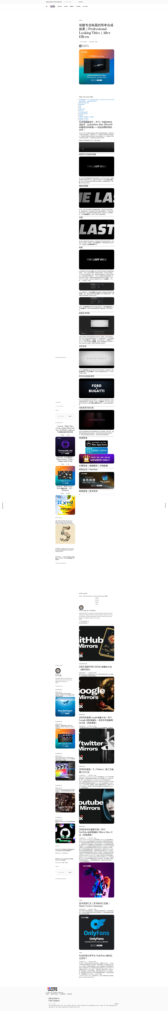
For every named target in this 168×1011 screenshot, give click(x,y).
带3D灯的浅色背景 (83, 112)
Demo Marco (65, 862)
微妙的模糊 (81, 104)
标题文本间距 (82, 109)
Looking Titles (92, 596)
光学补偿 (81, 110)
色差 (80, 107)
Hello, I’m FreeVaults (58, 675)
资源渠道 (81, 115)
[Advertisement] (65, 433)
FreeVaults (85, 45)
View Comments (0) (83, 621)
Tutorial (80, 20)
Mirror (82, 663)
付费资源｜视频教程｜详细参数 (86, 117)
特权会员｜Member (83, 118)
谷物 (80, 106)
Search (70, 469)
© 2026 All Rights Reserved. (55, 992)
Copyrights (63, 994)
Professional (101, 596)
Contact (69, 994)
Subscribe (80, 1)
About (47, 994)
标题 (106, 596)
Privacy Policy (54, 994)
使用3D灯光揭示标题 (84, 102)
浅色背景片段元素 (83, 113)
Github (80, 663)
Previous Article (2, 505)
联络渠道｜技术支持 (83, 120)
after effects (83, 596)
